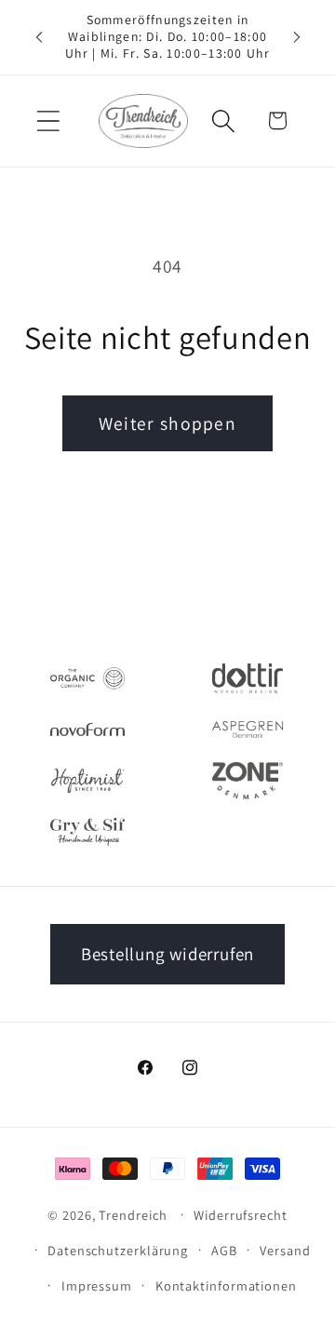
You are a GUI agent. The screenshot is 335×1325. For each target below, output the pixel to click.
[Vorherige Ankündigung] (39, 37)
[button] (47, 120)
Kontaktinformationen (226, 1285)
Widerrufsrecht (241, 1215)
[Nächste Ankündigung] (296, 37)
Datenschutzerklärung (117, 1250)
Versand (285, 1250)
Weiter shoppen (167, 423)
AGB (224, 1250)
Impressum (96, 1285)
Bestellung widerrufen (167, 954)
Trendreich (133, 1214)
